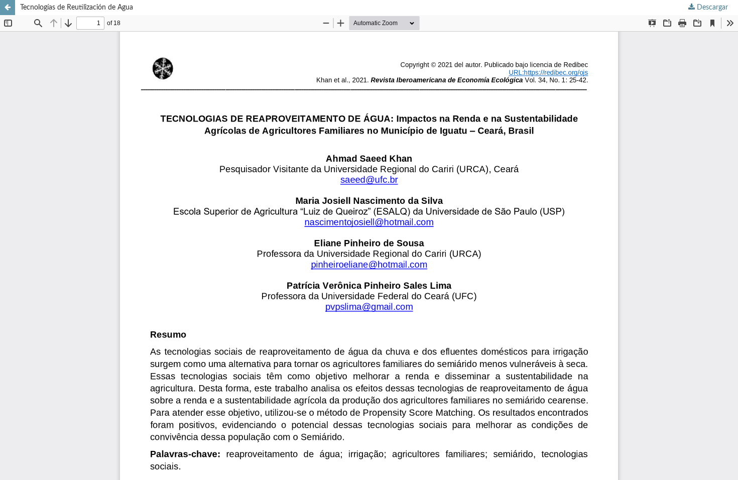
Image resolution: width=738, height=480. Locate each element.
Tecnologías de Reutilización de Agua (76, 7)
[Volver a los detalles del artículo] (7, 7)
